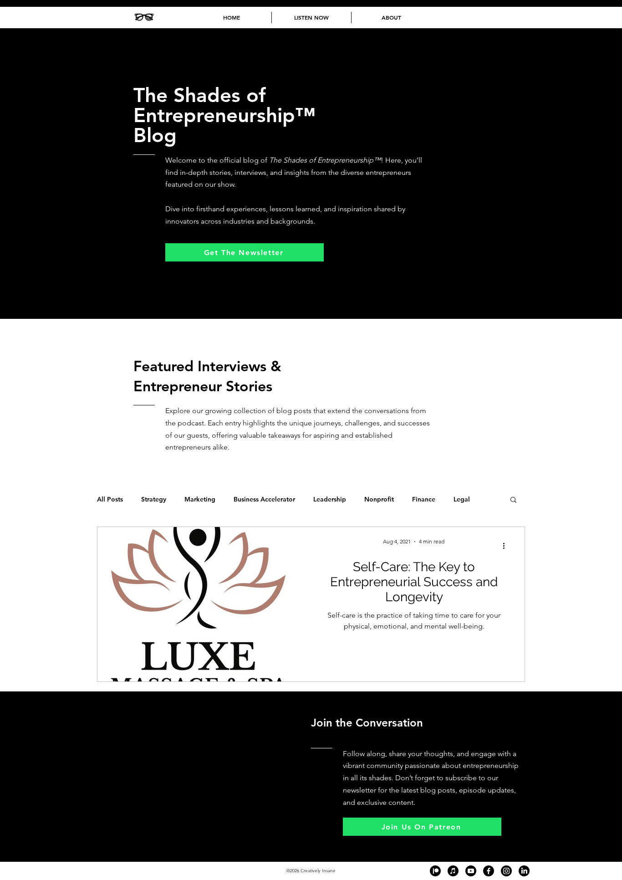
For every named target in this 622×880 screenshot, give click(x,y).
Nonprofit (379, 499)
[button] (513, 500)
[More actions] (506, 545)
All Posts (110, 499)
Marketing (199, 499)
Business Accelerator (264, 499)
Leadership (329, 499)
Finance (423, 499)
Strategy (153, 499)
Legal (462, 499)
